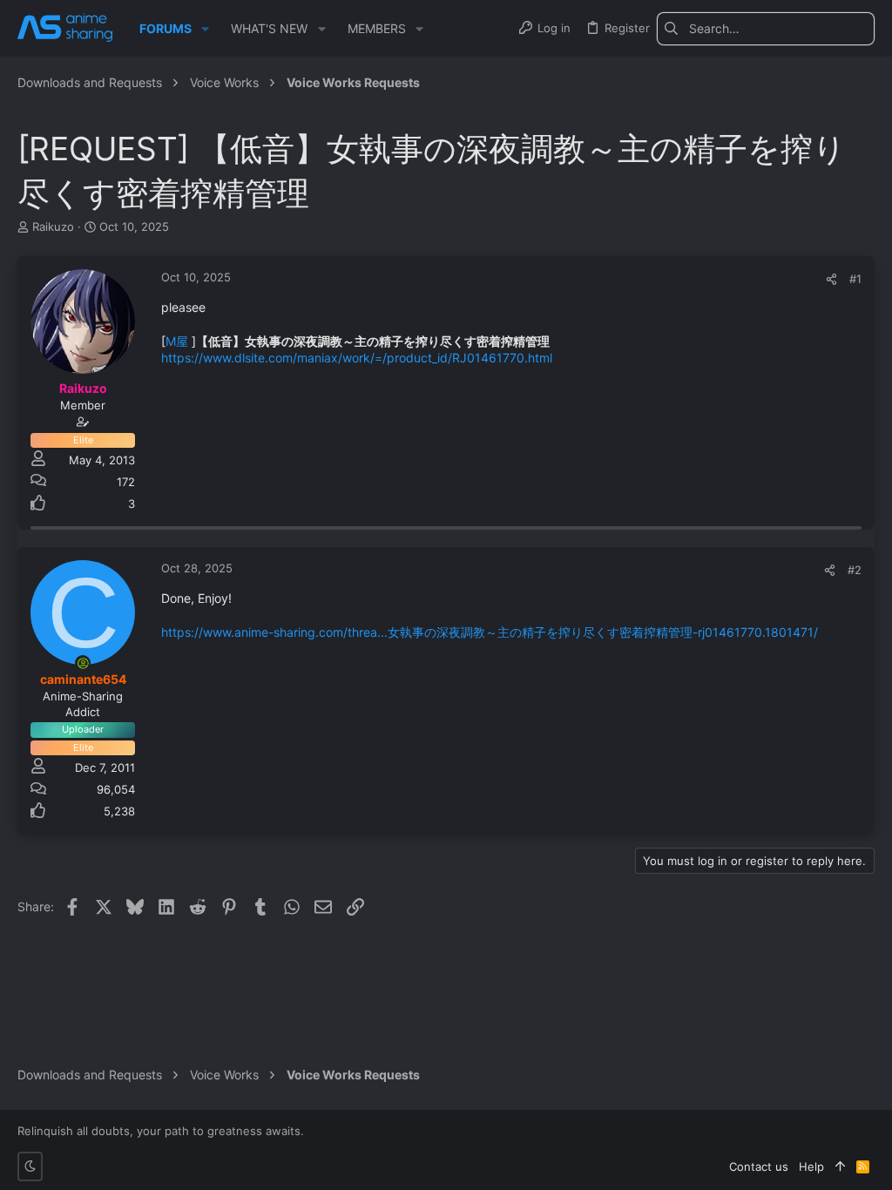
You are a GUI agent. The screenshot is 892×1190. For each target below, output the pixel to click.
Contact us (758, 1166)
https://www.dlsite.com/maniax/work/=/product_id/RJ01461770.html (356, 357)
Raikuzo (53, 226)
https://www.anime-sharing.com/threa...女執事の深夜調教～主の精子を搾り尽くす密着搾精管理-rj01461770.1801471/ (489, 632)
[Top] (840, 1166)
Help (811, 1166)
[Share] (831, 279)
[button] (205, 29)
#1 (855, 279)
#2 (855, 570)
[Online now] (83, 663)
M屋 (177, 341)
